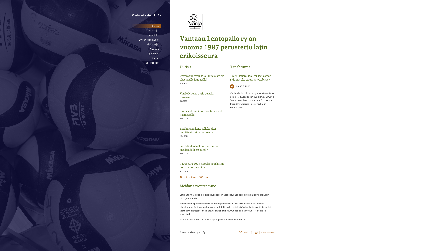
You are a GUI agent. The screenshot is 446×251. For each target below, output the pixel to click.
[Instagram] (256, 232)
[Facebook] (251, 232)
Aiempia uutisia (188, 177)
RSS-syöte (204, 177)
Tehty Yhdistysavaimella (268, 232)
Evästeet (243, 232)
